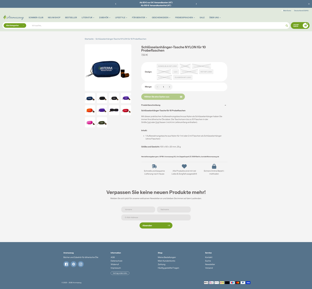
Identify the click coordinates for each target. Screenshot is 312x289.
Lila (175, 72)
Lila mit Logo (164, 72)
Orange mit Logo (189, 72)
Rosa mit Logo (164, 77)
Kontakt (208, 257)
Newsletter (210, 264)
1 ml (149, 122)
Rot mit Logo (206, 72)
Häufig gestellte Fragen (168, 268)
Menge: (148, 86)
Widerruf (115, 264)
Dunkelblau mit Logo (167, 66)
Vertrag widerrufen (120, 273)
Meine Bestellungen (167, 257)
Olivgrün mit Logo (183, 77)
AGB (113, 257)
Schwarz (185, 66)
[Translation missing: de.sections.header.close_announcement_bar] (309, 4)
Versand (209, 268)
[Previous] (116, 4)
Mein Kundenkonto (166, 261)
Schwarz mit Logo (201, 66)
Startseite (89, 39)
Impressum (116, 268)
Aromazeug (77, 283)
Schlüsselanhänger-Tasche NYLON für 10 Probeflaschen (121, 39)
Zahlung (161, 264)
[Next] (196, 4)
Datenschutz (116, 261)
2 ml (157, 122)
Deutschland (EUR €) (301, 10)
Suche (208, 261)
